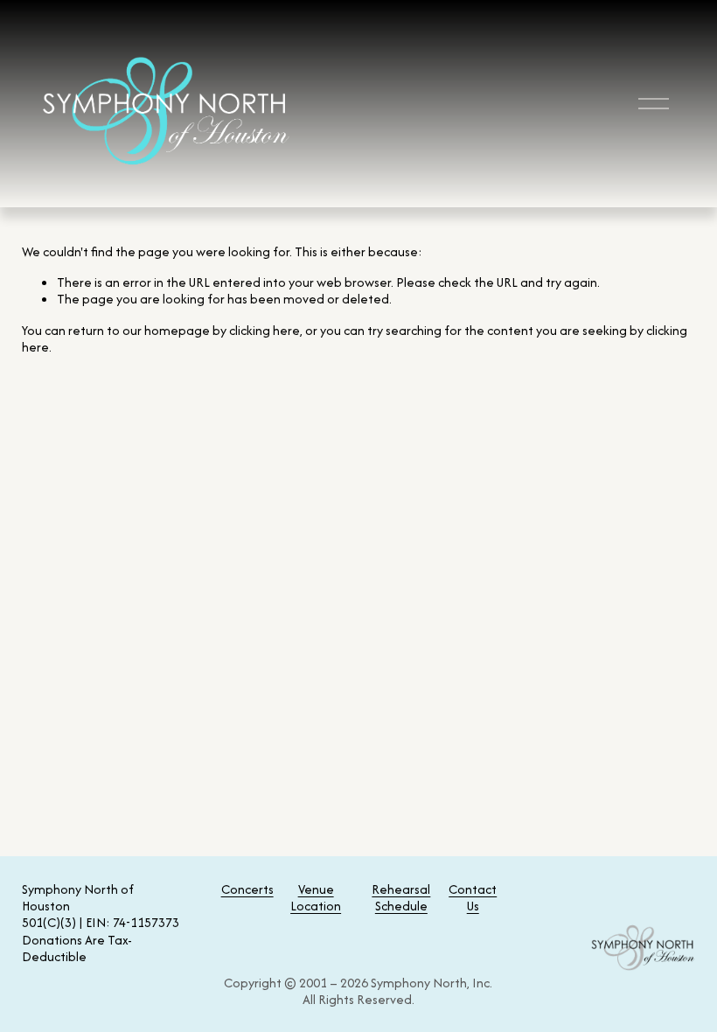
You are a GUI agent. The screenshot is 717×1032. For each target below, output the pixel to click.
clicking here (264, 330)
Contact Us (473, 897)
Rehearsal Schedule (401, 897)
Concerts (247, 889)
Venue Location (315, 897)
